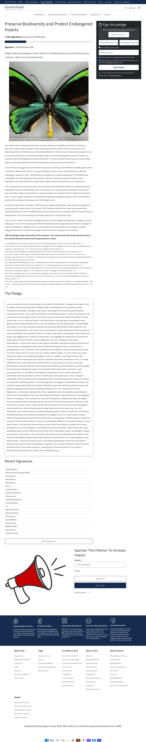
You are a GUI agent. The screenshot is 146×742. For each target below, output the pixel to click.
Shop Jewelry (91, 682)
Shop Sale (90, 685)
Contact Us (18, 663)
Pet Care (113, 674)
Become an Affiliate (21, 674)
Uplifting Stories (116, 678)
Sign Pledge (119, 67)
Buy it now (100, 585)
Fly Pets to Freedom (21, 713)
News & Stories (74, 2)
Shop (20, 2)
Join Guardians (31, 2)
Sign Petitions (47, 2)
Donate (108, 2)
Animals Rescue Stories (118, 656)
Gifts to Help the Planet (23, 706)
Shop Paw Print (91, 663)
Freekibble (66, 674)
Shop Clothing (91, 667)
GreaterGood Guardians (117, 30)
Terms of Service (115, 75)
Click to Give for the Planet (72, 663)
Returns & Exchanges (22, 659)
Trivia (100, 2)
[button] (126, 8)
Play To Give (60, 2)
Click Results (19, 678)
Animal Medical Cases (22, 710)
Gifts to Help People (21, 702)
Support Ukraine (20, 717)
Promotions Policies (45, 663)
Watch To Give (89, 2)
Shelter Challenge (121, 2)
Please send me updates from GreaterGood (117, 57)
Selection (77, 560)
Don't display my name (110, 47)
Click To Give (10, 2)
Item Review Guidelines (47, 667)
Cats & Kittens (115, 659)
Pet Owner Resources (118, 667)
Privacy (41, 659)
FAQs (16, 667)
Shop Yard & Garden (93, 678)
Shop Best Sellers (92, 659)
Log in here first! (119, 34)
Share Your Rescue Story (119, 685)
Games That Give (68, 682)
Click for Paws (67, 671)
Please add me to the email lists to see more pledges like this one (118, 61)
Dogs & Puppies (115, 663)
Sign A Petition (67, 685)
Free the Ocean (67, 678)
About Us (17, 671)
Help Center (18, 656)
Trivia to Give (67, 667)
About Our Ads (43, 671)
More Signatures (49, 541)
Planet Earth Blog (116, 682)
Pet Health (114, 671)
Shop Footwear (91, 671)
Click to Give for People (71, 659)
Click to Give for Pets (70, 656)
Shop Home (90, 674)
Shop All (89, 656)
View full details (80, 592)
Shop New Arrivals (93, 689)
